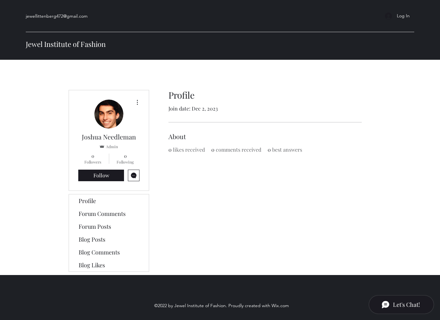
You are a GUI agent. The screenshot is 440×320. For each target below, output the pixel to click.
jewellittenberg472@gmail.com (57, 16)
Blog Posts (92, 239)
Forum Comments (102, 214)
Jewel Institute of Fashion (66, 44)
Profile (87, 201)
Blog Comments (99, 252)
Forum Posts (95, 226)
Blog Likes (92, 265)
